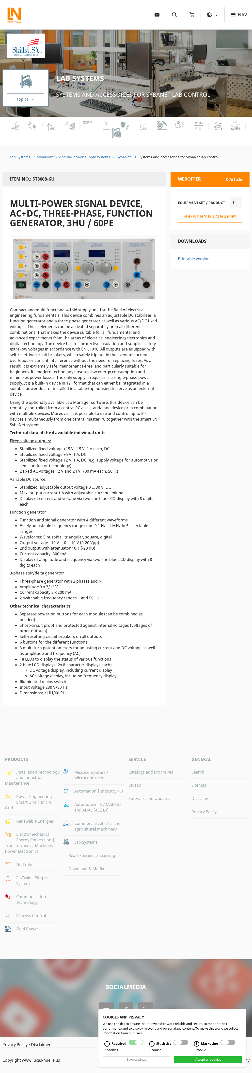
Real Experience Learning (91, 855)
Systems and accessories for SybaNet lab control (133, 94)
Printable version (194, 258)
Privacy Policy (204, 811)
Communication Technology (31, 899)
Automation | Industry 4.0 (98, 791)
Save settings (136, 1059)
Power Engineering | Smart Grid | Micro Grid (30, 802)
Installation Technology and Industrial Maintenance (32, 777)
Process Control (31, 915)
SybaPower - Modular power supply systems (73, 157)
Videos (134, 785)
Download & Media (86, 868)
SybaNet (124, 157)
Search (197, 772)
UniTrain (24, 864)
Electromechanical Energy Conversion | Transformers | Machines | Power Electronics (30, 843)
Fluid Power (27, 929)
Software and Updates (149, 798)
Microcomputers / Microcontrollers (91, 775)
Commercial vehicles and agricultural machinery (97, 826)
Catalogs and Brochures (150, 772)
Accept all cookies (208, 1059)
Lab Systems (80, 78)
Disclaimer (201, 798)
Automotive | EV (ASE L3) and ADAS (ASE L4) (97, 807)
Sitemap (199, 785)
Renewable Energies (35, 821)
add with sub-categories (210, 216)
